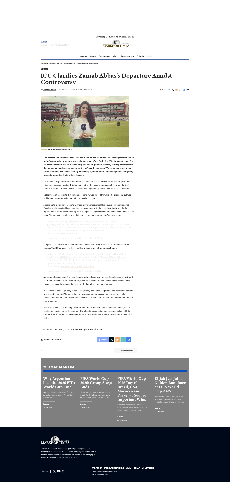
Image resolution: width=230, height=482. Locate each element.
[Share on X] (172, 90)
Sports (54, 63)
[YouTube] (59, 471)
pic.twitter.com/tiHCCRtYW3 (77, 266)
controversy (59, 329)
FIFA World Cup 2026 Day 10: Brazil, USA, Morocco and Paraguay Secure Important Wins (131, 389)
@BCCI (50, 257)
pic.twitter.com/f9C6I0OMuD (63, 233)
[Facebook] (50, 471)
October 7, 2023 (93, 271)
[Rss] (63, 471)
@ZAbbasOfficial (74, 221)
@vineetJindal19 (55, 224)
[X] (54, 471)
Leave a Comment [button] (127, 351)
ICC (77, 158)
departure (77, 329)
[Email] (176, 90)
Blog (50, 63)
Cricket (69, 329)
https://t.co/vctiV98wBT (93, 230)
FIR (81, 211)
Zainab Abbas (96, 329)
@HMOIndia (66, 257)
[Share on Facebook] (169, 90)
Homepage (44, 63)
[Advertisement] (72, 16)
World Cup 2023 (106, 161)
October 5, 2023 (93, 238)
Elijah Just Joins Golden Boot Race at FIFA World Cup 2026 (170, 385)
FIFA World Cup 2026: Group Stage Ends (96, 383)
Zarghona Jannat (49, 90)
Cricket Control (52, 281)
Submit (44, 42)
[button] (180, 90)
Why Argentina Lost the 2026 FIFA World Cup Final (59, 383)
